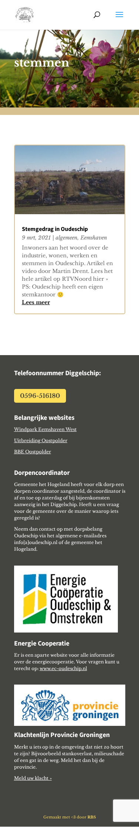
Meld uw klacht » (33, 778)
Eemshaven (93, 237)
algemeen (66, 237)
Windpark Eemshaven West (45, 429)
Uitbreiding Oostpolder (40, 440)
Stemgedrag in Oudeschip (55, 229)
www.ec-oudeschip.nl (63, 668)
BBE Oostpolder (32, 451)
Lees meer (36, 302)
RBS (91, 817)
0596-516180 (40, 395)
